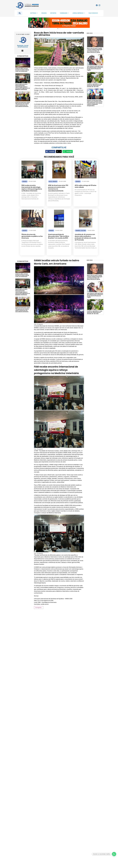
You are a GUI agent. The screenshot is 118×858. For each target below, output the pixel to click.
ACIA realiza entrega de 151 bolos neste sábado (85, 186)
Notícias (33, 13)
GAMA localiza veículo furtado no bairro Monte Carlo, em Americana (22, 70)
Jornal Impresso (77, 13)
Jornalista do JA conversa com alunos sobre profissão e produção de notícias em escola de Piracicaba (85, 237)
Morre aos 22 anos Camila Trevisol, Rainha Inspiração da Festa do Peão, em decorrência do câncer (94, 50)
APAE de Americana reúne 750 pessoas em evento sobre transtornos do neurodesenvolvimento (22, 104)
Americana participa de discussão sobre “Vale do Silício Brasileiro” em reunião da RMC (58, 236)
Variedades (63, 13)
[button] (50, 151)
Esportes (53, 13)
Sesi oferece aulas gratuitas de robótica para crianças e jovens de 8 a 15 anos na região (95, 68)
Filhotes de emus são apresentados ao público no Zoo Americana (32, 236)
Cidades (44, 13)
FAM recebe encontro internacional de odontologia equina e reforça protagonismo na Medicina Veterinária (22, 86)
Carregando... (38, 607)
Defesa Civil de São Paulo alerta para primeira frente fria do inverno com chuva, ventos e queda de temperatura (94, 103)
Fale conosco (93, 13)
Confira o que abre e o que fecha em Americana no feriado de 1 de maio (94, 85)
